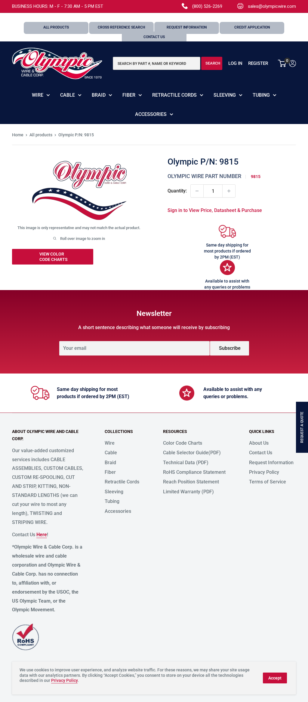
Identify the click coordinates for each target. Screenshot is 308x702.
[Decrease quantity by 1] (197, 191)
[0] (282, 63)
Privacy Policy (264, 472)
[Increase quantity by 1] (229, 191)
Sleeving (225, 95)
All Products (56, 27)
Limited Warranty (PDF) (188, 492)
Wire (37, 95)
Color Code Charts (182, 443)
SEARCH (212, 63)
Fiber (128, 95)
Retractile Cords (174, 95)
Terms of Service (267, 482)
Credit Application (252, 27)
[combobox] (156, 63)
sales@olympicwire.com (272, 6)
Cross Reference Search (121, 27)
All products (40, 134)
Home (17, 134)
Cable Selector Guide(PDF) (192, 452)
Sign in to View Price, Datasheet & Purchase (215, 210)
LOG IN (235, 63)
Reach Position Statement (191, 482)
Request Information (187, 27)
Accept (275, 678)
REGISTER (258, 63)
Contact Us (154, 37)
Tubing (261, 95)
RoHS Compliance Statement (194, 472)
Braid (99, 95)
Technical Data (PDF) (185, 462)
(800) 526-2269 (207, 6)
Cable (67, 95)
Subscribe (230, 348)
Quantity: (177, 191)
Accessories (151, 114)
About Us (259, 443)
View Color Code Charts (53, 257)
